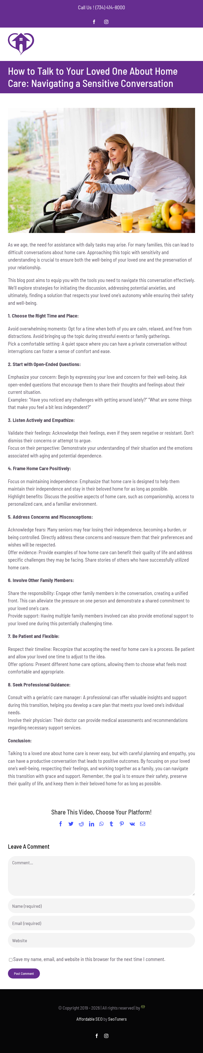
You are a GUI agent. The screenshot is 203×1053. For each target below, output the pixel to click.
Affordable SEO (89, 1018)
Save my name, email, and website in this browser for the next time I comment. (89, 959)
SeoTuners (117, 1018)
